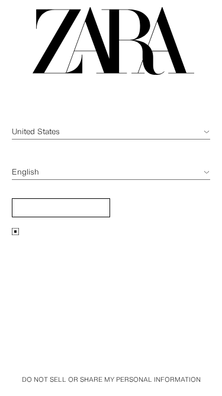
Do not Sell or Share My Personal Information (111, 379)
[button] (61, 207)
